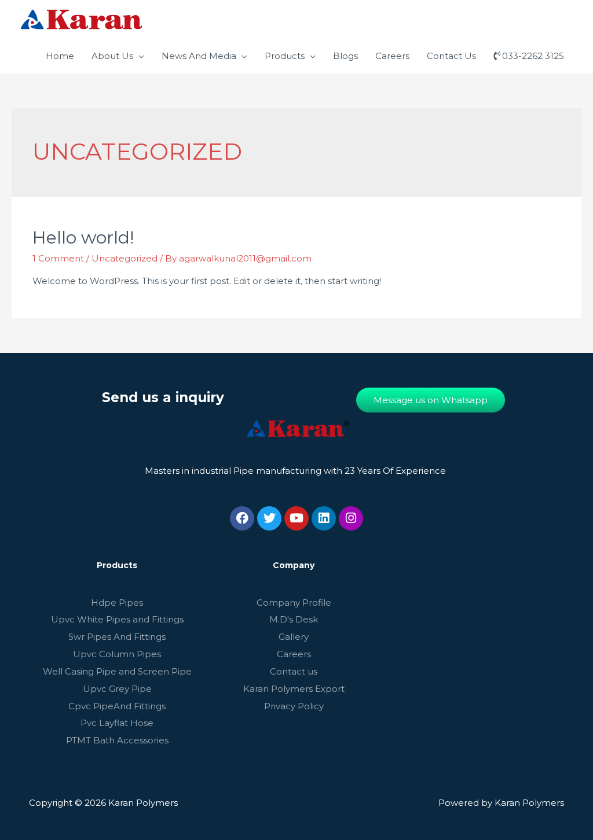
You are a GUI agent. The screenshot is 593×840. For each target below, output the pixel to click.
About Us (112, 55)
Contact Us (451, 55)
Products (285, 55)
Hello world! (83, 237)
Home (60, 55)
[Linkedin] (324, 518)
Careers (392, 55)
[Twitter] (269, 518)
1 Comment (58, 258)
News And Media (199, 55)
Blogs (345, 55)
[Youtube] (296, 518)
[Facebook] (242, 518)
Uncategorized (124, 258)
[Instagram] (351, 518)
